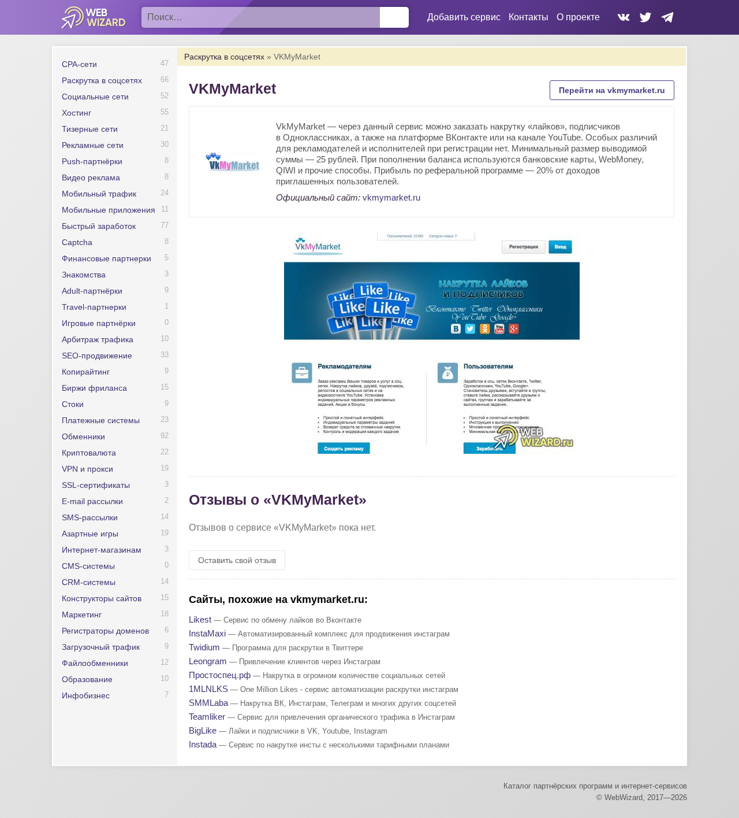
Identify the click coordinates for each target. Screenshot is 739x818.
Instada (203, 744)
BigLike (203, 730)
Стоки (73, 404)
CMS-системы (88, 566)
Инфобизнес (86, 695)
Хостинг (76, 112)
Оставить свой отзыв (237, 560)
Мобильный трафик (99, 193)
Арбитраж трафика (97, 339)
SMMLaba (208, 703)
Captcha (77, 242)
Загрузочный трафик (101, 647)
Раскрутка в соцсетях (102, 80)
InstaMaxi (207, 633)
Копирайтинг (86, 371)
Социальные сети (95, 96)
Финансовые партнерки (106, 258)
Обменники (83, 436)
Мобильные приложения (108, 209)
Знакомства (84, 274)
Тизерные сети (90, 129)
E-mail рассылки (92, 501)
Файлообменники (95, 663)
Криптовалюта (89, 452)
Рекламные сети (93, 145)
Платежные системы (101, 420)
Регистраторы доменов (105, 630)
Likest (200, 619)
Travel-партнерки (94, 307)
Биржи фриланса (94, 388)
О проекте (578, 17)
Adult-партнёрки (92, 290)
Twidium (204, 647)
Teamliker (207, 716)
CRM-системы (88, 582)
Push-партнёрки (92, 161)
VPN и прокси (87, 468)
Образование (87, 679)
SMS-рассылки (90, 517)
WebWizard (94, 17)
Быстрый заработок (99, 226)
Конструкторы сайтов (101, 598)
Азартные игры (90, 533)
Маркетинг (82, 614)
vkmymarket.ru (391, 197)
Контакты (528, 17)
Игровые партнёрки (99, 323)
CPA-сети (79, 64)
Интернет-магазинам (101, 549)
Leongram (208, 661)
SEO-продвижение (97, 355)
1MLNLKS (208, 689)
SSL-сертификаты (96, 485)
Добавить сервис (464, 17)
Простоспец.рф (220, 675)
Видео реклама (91, 177)
